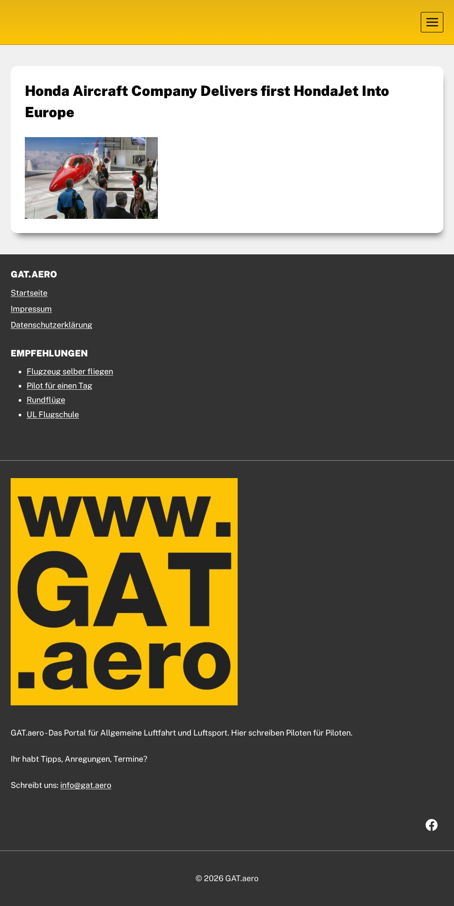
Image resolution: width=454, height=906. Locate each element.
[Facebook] (431, 825)
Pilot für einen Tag (59, 385)
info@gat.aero (85, 785)
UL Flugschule (53, 414)
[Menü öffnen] (432, 22)
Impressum (31, 308)
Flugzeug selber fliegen (70, 371)
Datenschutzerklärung (51, 324)
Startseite (29, 292)
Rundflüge (46, 399)
